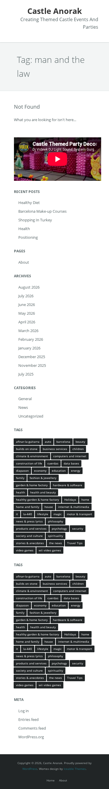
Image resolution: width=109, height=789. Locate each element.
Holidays (70, 500)
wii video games (50, 550)
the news (55, 543)
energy (75, 471)
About (23, 262)
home (85, 500)
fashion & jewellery (43, 478)
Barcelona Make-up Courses (42, 211)
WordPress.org (31, 736)
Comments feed (32, 728)
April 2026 (26, 322)
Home (51, 780)
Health (24, 228)
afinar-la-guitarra (28, 442)
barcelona (63, 442)
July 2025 (25, 374)
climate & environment (32, 456)
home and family (27, 507)
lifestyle (42, 514)
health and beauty (43, 492)
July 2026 (25, 295)
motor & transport (79, 514)
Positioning (28, 237)
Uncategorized (30, 416)
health (20, 492)
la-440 (27, 514)
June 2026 (26, 304)
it (17, 514)
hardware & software (67, 485)
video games (24, 550)
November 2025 (32, 365)
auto (48, 442)
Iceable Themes (75, 769)
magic (57, 514)
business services (55, 449)
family (20, 478)
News (23, 407)
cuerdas (52, 463)
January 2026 (29, 348)
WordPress (29, 769)
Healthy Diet (29, 202)
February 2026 (30, 339)
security (77, 528)
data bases (71, 463)
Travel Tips (75, 543)
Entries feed (28, 719)
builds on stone (26, 449)
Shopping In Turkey (35, 220)
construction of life (29, 463)
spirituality (55, 536)
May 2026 (26, 313)
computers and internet (69, 456)
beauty (80, 442)
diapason (22, 471)
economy (40, 471)
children (78, 449)
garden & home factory (32, 485)
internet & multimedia (73, 507)
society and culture (29, 536)
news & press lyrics (29, 521)
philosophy (55, 521)
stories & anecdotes (30, 543)
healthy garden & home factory (37, 500)
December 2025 (31, 356)
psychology (59, 528)
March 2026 (28, 330)
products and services (31, 528)
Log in (23, 710)
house (48, 507)
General (25, 398)
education (59, 471)
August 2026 (29, 287)
